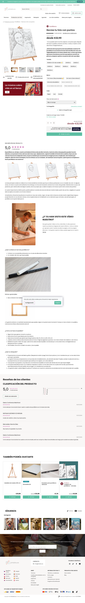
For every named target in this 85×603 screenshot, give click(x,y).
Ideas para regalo (35, 585)
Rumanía (18, 574)
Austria (17, 580)
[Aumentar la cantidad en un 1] (53, 122)
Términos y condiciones (53, 573)
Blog (65, 575)
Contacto (70, 5)
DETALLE (13, 497)
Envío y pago (52, 117)
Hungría (17, 571)
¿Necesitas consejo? (76, 106)
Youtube (80, 511)
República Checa (8, 571)
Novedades (33, 582)
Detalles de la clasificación (70, 33)
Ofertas (33, 580)
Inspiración (33, 578)
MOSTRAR (80, 1)
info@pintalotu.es (39, 564)
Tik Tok (71, 511)
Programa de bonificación (54, 581)
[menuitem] (6, 17)
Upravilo (77, 596)
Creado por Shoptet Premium (66, 596)
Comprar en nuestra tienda (46, 5)
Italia (17, 576)
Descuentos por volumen (54, 579)
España (17, 578)
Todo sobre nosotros (60, 5)
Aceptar (57, 303)
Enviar (42, 551)
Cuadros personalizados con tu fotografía (38, 575)
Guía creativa (67, 573)
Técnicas (33, 573)
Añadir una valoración (11, 396)
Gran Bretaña (9, 580)
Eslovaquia (8, 574)
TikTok (44, 232)
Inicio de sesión (50, 13)
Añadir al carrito (65, 134)
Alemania (8, 578)
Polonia (7, 576)
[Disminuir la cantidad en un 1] (48, 122)
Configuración (29, 303)
